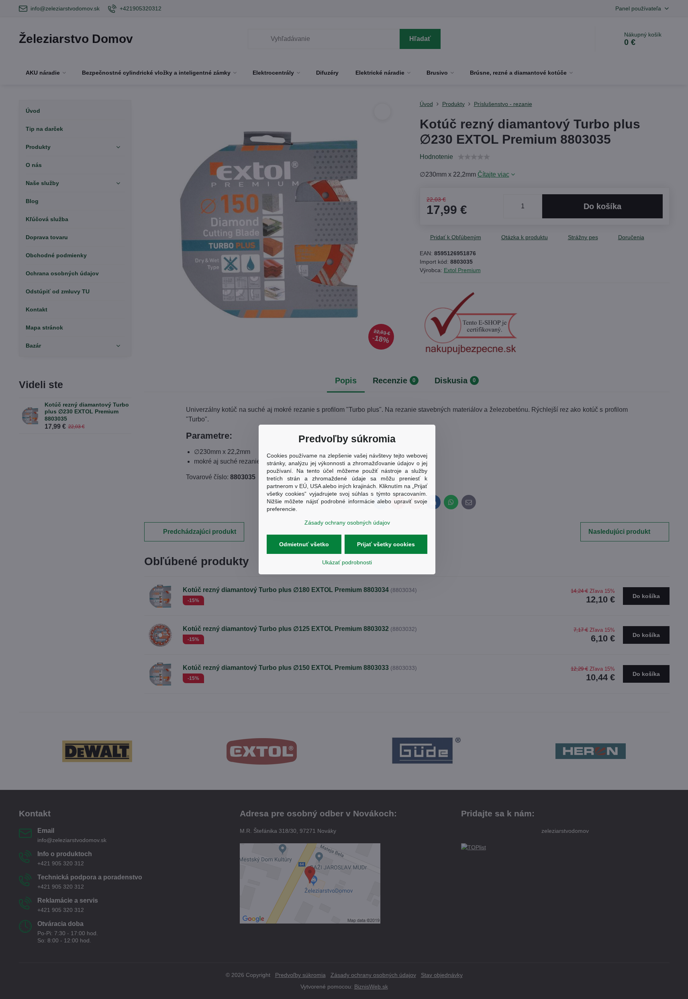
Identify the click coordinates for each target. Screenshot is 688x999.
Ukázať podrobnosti (347, 562)
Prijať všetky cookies (386, 544)
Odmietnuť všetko (304, 544)
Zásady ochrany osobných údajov (347, 522)
